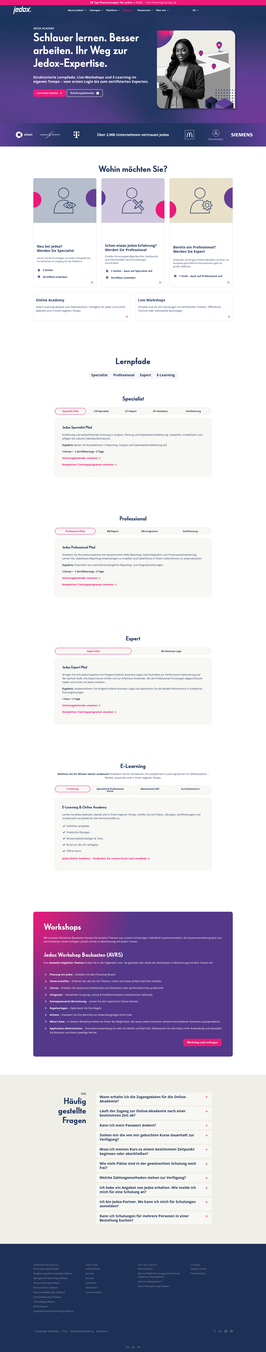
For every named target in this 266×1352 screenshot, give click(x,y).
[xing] (225, 1331)
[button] (154, 1099)
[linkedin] (220, 1331)
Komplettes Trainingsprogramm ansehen (88, 464)
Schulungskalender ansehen (80, 458)
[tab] (70, 411)
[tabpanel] (133, 447)
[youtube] (231, 1331)
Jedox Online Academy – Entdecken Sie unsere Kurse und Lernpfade (104, 858)
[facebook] (214, 1331)
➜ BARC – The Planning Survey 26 (133, 2)
